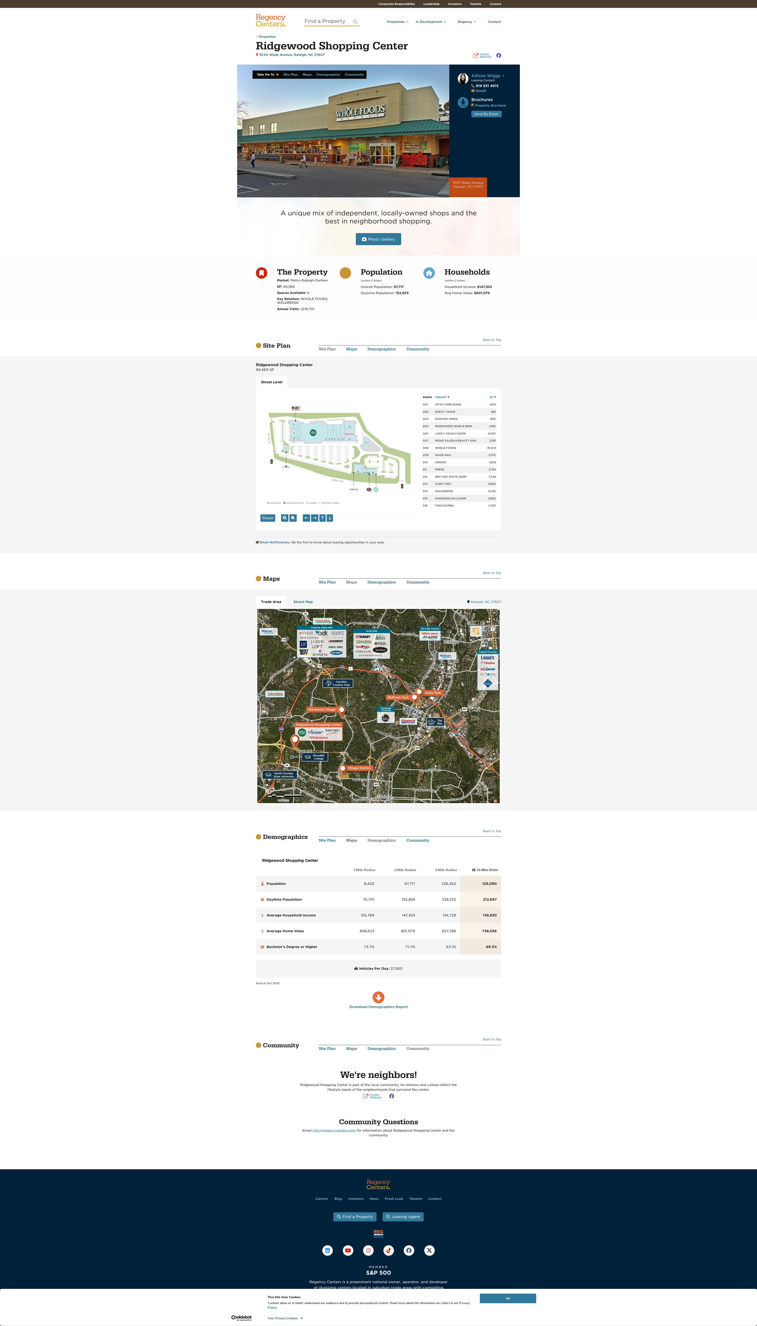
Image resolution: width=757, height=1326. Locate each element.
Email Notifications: (276, 542)
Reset (267, 518)
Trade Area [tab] (271, 602)
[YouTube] (348, 1250)
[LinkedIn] (328, 1250)
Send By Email (486, 114)
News (374, 1199)
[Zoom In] (284, 518)
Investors (454, 4)
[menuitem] (390, 23)
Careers (495, 4)
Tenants (475, 4)
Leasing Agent (406, 1216)
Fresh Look (394, 1199)
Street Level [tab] (271, 382)
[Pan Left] (306, 518)
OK (508, 1298)
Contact (494, 22)
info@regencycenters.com (334, 1130)
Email (481, 91)
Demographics (328, 74)
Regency (465, 22)
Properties (395, 22)
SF (492, 397)
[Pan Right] (314, 518)
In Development (429, 22)
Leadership (431, 4)
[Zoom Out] (293, 518)
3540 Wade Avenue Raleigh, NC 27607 (468, 185)
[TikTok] (389, 1250)
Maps (307, 74)
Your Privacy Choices (283, 1318)
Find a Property (357, 1216)
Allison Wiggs (486, 75)
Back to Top (492, 340)
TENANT (441, 397)
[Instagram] (369, 1250)
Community (354, 74)
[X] (429, 1250)
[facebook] (409, 1250)
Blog (338, 1199)
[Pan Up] (322, 518)
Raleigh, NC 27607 (486, 602)
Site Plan (290, 74)
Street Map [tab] (303, 602)
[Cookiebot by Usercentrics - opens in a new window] (241, 1318)
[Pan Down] (330, 518)
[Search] (355, 22)
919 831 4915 (485, 86)
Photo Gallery (381, 239)
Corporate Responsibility (396, 4)
